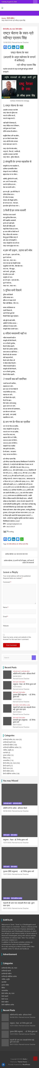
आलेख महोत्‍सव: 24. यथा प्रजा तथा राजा (16, 554)
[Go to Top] (35, 1058)
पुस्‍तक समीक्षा (6, 755)
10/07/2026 (17, 699)
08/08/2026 (17, 676)
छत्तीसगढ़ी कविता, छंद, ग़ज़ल (11, 739)
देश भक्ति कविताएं (11, 544)
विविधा (4, 758)
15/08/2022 (7, 42)
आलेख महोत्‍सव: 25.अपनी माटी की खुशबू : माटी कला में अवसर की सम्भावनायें (19, 562)
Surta (25, 1059)
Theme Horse (22, 1062)
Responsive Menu (35, 2)
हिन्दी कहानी (16, 682)
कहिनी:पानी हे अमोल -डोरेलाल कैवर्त (24, 673)
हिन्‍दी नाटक (6, 768)
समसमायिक (6, 760)
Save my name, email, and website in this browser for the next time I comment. (17, 638)
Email (5, 616)
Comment (7, 582)
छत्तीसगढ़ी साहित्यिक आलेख (10, 747)
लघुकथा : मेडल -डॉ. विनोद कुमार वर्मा (24, 684)
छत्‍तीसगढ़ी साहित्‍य (25, 671)
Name (5, 607)
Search (34, 657)
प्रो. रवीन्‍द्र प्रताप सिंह (22, 544)
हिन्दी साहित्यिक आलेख (25, 705)
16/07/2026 (17, 687)
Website (6, 626)
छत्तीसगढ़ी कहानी (17, 671)
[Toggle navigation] (4, 13)
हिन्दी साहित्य (19, 29)
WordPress (26, 1064)
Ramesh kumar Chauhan (20, 42)
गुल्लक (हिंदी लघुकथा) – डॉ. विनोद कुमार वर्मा (18, 871)
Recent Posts (11, 668)
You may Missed (10, 781)
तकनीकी (5, 753)
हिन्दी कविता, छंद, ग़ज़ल (9, 29)
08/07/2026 (17, 712)
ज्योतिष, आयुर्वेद (7, 750)
